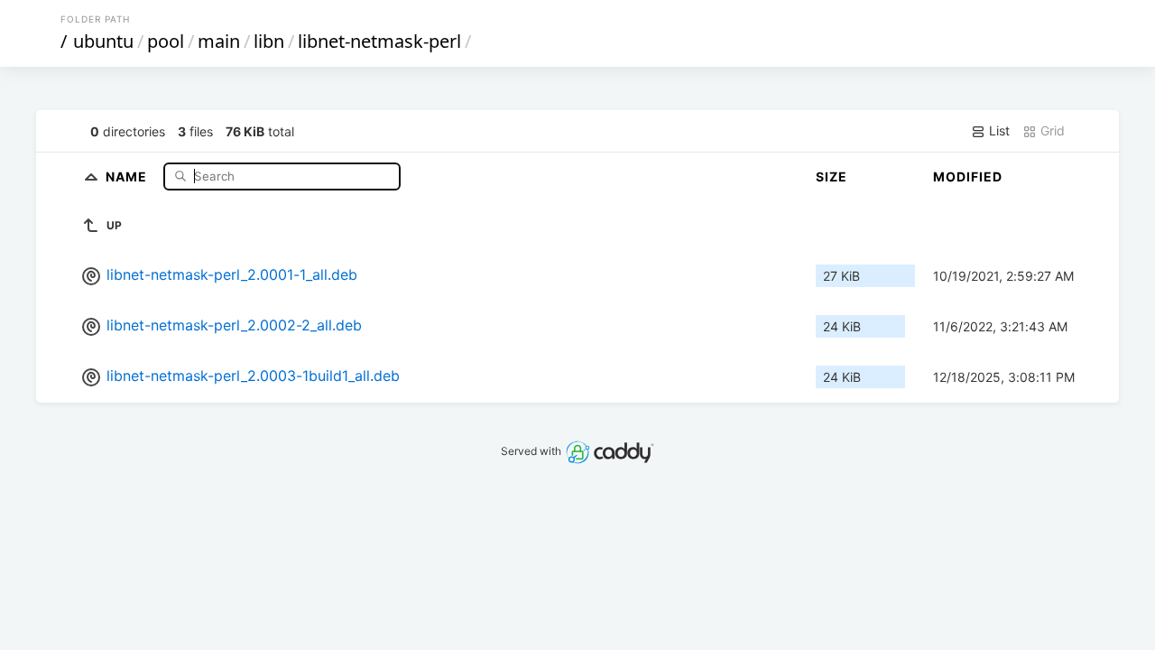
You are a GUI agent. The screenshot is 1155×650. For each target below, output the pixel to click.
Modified (968, 176)
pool (165, 41)
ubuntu (103, 41)
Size (831, 176)
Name (128, 175)
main (219, 41)
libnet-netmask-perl (379, 41)
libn (269, 41)
